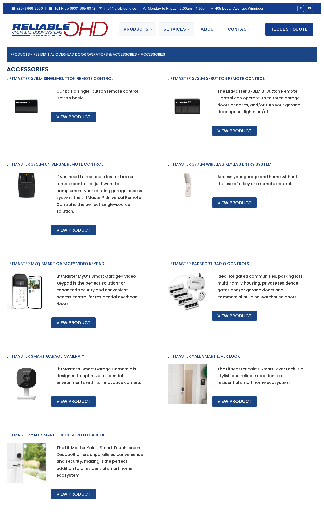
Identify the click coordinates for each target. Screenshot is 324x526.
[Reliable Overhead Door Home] (59, 29)
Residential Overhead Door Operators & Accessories (85, 54)
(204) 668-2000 (27, 8)
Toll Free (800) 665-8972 (71, 8)
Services (174, 29)
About (208, 29)
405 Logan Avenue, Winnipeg (237, 8)
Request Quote (289, 29)
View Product (73, 117)
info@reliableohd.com (119, 8)
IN (309, 8)
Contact (239, 29)
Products (136, 29)
